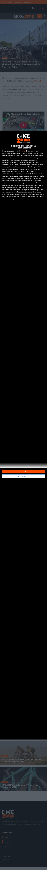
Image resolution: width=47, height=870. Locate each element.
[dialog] (23, 435)
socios (23, 151)
